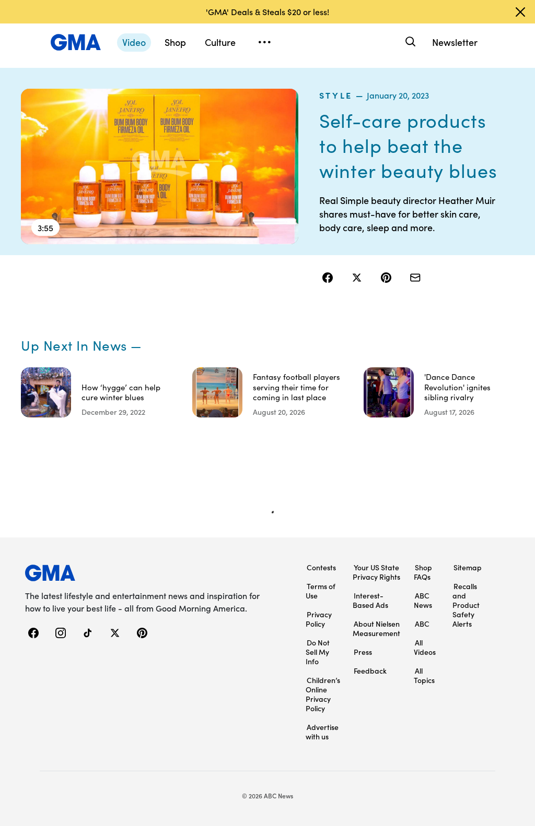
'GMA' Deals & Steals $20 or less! (267, 11)
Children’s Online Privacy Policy (323, 694)
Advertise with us (322, 731)
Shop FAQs (423, 572)
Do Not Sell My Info (318, 651)
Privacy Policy (319, 619)
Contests (321, 567)
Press (363, 652)
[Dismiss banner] (520, 12)
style (336, 95)
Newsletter (455, 42)
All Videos (425, 647)
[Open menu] (264, 42)
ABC (422, 623)
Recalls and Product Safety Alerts (466, 605)
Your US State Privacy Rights (376, 572)
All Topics (424, 675)
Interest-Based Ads (370, 600)
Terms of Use (320, 591)
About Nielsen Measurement (376, 628)
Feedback (370, 670)
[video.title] (159, 166)
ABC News (423, 600)
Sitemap (467, 567)
